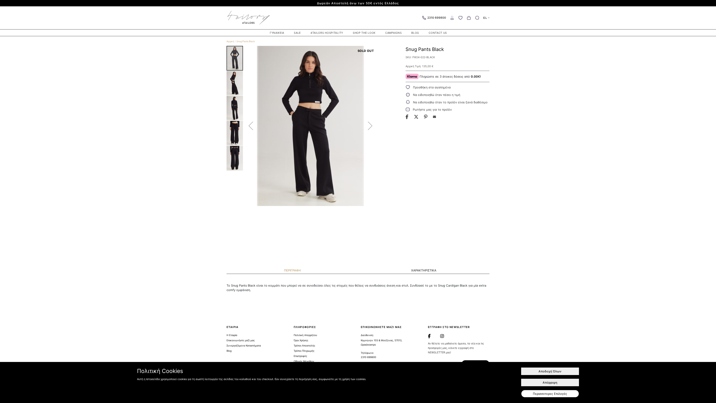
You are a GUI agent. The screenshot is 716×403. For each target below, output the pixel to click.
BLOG (415, 32)
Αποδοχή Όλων (549, 371)
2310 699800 (368, 357)
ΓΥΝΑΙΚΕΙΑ (277, 32)
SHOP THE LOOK (364, 32)
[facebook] (429, 336)
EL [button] (485, 17)
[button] (250, 126)
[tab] (292, 270)
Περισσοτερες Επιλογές (550, 394)
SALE (297, 32)
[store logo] (249, 17)
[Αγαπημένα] (460, 17)
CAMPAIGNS (393, 32)
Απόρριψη (550, 382)
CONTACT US (438, 32)
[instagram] (442, 336)
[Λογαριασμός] (452, 17)
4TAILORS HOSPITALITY (326, 32)
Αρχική (230, 41)
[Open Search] (477, 17)
